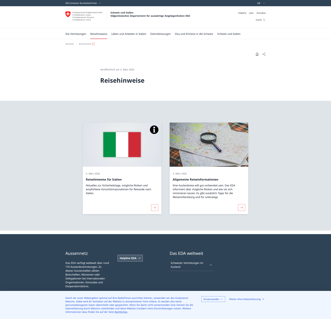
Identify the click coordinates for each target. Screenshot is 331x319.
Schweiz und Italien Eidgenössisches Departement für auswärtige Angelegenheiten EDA (150, 14)
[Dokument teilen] (263, 54)
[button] (75, 34)
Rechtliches (121, 311)
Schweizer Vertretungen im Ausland (187, 265)
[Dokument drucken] (257, 54)
